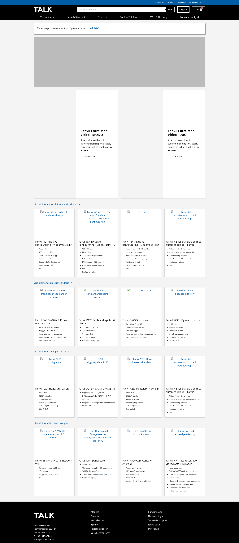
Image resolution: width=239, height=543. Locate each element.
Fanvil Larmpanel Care (92, 460)
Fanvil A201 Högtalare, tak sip (52, 388)
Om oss (170, 2)
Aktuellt (95, 511)
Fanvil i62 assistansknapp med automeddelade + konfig (184, 243)
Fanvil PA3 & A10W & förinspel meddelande (53, 321)
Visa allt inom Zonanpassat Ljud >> (52, 351)
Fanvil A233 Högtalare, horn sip (184, 320)
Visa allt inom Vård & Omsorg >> (51, 423)
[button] (37, 62)
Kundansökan (155, 511)
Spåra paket (154, 524)
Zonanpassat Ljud (189, 17)
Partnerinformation (196, 2)
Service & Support (157, 520)
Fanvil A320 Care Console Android (137, 462)
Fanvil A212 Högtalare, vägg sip (97, 388)
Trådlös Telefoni (128, 17)
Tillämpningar (181, 2)
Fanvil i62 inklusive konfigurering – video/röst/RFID (53, 243)
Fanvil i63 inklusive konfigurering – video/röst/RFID (97, 243)
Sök (170, 9)
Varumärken (47, 17)
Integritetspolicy (99, 528)
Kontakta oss (159, 2)
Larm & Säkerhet (76, 17)
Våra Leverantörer (100, 532)
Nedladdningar (156, 516)
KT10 (102, 474)
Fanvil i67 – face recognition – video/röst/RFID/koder (183, 462)
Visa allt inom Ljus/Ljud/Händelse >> (53, 282)
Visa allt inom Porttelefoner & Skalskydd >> (57, 204)
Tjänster (95, 524)
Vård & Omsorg (158, 17)
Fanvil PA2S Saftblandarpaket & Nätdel (97, 321)
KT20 (109, 474)
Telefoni (102, 17)
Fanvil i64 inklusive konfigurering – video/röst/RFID (140, 243)
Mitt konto (153, 528)
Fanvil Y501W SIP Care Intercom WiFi (53, 462)
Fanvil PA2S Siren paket (135, 320)
